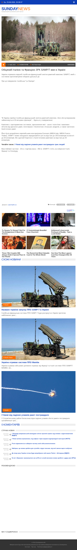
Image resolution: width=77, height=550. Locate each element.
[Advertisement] (38, 98)
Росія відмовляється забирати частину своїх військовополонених (33, 443)
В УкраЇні (71, 204)
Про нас (33, 547)
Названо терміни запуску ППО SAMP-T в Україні (25, 310)
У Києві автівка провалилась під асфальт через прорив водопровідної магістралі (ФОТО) (41, 438)
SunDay (16, 9)
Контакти (27, 547)
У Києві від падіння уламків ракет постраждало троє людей (40, 144)
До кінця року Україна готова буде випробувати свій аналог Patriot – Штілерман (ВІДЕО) (40, 453)
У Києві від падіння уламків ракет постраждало (25, 415)
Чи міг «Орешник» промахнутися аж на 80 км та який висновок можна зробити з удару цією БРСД (43, 458)
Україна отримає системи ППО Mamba (20, 362)
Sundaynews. (63, 544)
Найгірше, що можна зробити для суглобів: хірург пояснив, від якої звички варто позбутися (42, 448)
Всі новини (61, 204)
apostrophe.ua (12, 204)
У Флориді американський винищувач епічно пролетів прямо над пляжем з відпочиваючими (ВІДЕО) (42, 434)
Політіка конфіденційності (44, 547)
